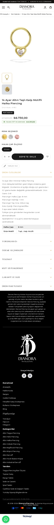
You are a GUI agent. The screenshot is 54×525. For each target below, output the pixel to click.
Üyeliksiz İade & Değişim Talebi (16, 489)
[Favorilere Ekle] (47, 156)
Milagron (6, 425)
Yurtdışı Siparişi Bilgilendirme (15, 492)
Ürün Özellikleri (11, 172)
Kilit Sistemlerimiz (12, 268)
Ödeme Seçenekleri (12, 250)
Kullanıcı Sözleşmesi (11, 405)
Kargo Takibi (8, 478)
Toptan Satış (8, 474)
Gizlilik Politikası (9, 398)
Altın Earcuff (8, 455)
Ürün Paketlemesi (12, 286)
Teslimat (7, 259)
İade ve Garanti (9, 481)
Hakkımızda (8, 391)
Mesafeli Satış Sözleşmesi (13, 402)
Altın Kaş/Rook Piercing (12, 448)
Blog (5, 409)
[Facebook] (24, 375)
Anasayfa (6, 387)
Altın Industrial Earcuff (12, 462)
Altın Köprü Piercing (11, 451)
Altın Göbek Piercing (11, 444)
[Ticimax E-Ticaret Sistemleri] (27, 516)
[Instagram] (30, 375)
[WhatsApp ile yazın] (5, 519)
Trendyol (6, 419)
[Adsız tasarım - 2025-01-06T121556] (27, 348)
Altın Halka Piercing (11, 440)
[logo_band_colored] (27, 508)
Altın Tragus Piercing (11, 433)
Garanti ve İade (11, 277)
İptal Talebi (7, 485)
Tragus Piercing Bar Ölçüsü (14, 470)
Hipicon (6, 422)
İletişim (6, 394)
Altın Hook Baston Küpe (13, 459)
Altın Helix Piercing (10, 437)
